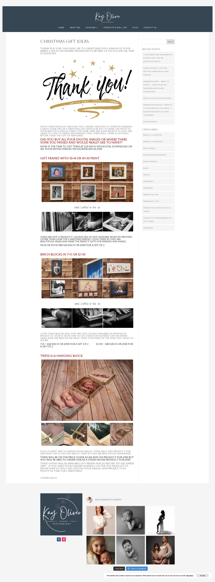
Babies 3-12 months (153, 141)
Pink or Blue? (150, 122)
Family (146, 175)
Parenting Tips (150, 195)
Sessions (91, 28)
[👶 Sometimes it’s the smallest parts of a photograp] (130, 520)
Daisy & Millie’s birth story (157, 98)
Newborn (148, 188)
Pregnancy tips (151, 201)
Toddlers (148, 228)
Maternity (148, 181)
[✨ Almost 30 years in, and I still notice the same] (100, 520)
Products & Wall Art (115, 28)
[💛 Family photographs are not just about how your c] (160, 550)
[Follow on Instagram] (64, 539)
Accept (202, 575)
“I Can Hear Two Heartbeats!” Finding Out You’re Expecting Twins (158, 58)
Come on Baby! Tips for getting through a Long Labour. (156, 71)
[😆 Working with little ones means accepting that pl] (100, 550)
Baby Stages (149, 148)
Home (61, 28)
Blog (135, 28)
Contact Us (150, 28)
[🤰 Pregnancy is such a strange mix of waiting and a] (160, 520)
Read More (189, 576)
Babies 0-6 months (152, 135)
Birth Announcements (154, 155)
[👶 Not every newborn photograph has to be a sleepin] (130, 550)
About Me (75, 28)
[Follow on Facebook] (59, 539)
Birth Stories (150, 161)
